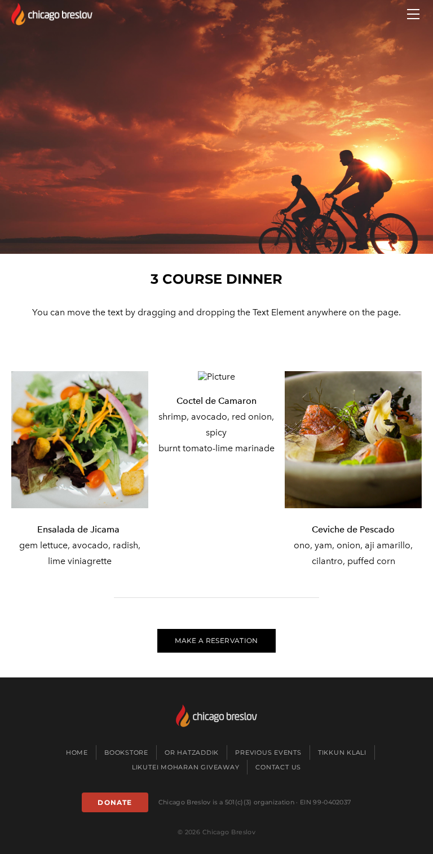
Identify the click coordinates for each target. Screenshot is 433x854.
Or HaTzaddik (192, 752)
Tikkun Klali (342, 752)
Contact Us (278, 767)
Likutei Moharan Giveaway (185, 767)
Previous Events (268, 752)
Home (77, 752)
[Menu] (413, 14)
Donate (115, 802)
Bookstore (126, 752)
